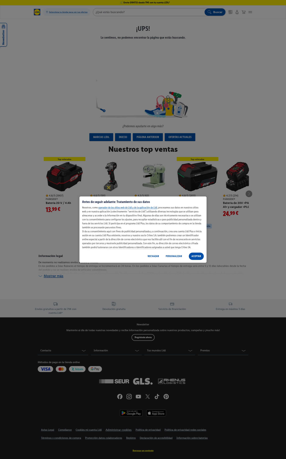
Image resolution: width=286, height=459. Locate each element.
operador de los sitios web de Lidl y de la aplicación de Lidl (127, 207)
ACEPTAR (196, 256)
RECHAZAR (153, 256)
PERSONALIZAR (174, 256)
